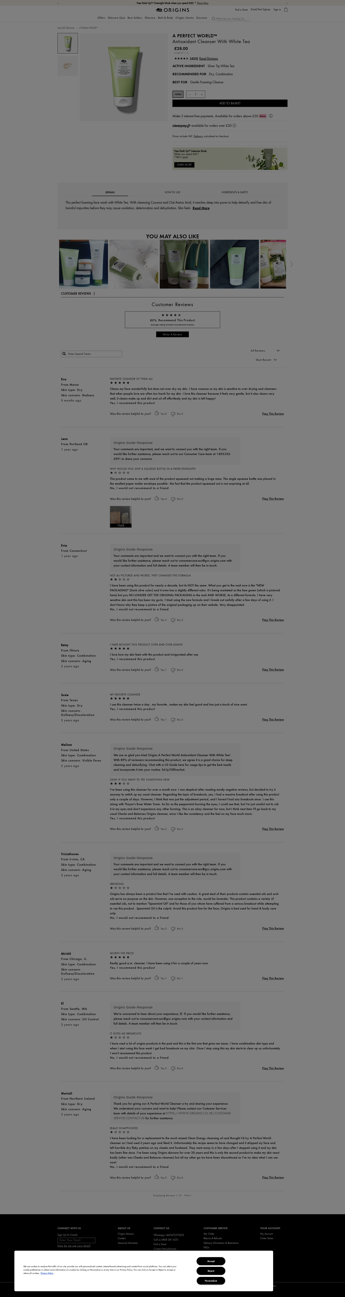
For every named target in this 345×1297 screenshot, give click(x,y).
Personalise (211, 1280)
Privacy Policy (47, 1273)
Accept (211, 1261)
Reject (211, 1270)
